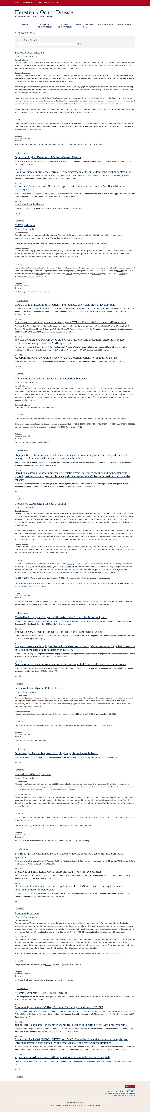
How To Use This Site (85, 26)
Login (134, 1095)
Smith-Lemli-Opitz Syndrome (33, 774)
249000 (63, 825)
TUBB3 (76, 572)
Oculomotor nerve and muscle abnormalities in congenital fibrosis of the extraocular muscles (70, 664)
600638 (68, 567)
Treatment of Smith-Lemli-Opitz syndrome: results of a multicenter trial (58, 871)
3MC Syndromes (25, 225)
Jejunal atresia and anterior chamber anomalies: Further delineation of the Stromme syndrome (71, 1024)
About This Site (104, 25)
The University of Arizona (91, 1105)
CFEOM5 (124, 424)
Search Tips (124, 25)
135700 (83, 424)
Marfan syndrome (102, 714)
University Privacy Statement (75, 1102)
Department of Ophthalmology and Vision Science (121, 1091)
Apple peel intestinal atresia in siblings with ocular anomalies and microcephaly (62, 1057)
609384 (113, 424)
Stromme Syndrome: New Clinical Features (41, 992)
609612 (129, 583)
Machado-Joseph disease (29, 204)
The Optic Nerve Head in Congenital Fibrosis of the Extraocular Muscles (58, 631)
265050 (69, 274)
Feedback (130, 1086)
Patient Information (65, 26)
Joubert (73, 825)
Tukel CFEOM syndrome (67, 427)
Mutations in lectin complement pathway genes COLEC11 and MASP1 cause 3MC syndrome (70, 322)
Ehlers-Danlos (81, 714)
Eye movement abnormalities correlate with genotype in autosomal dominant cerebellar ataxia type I (74, 171)
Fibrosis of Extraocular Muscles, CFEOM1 (40, 503)
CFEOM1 (75, 424)
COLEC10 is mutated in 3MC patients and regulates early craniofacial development (65, 304)
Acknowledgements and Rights (120, 1095)
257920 (119, 271)
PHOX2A (62, 578)
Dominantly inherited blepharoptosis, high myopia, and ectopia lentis (56, 753)
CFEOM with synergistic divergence (113, 583)
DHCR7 (95, 817)
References (22, 153)
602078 (97, 424)
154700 (112, 714)
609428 (79, 427)
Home (25, 25)
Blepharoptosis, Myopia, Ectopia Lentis (38, 688)
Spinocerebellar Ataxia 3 (29, 52)
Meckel (57, 825)
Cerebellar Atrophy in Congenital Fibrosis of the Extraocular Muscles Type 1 (61, 617)
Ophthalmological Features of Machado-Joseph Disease (48, 157)
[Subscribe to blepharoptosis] (15, 1080)
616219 (131, 424)
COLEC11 (96, 274)
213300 (79, 825)
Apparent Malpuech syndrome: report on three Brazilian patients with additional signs (66, 357)
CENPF (48, 965)
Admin (130, 1095)
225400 (90, 714)
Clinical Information (45, 26)
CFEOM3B (114, 570)
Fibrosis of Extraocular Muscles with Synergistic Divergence (51, 378)
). (115, 714)
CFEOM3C (106, 424)
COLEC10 (30, 277)
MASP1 (39, 274)
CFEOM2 (90, 424)
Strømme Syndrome (27, 913)
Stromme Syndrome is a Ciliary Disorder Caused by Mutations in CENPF (59, 1007)
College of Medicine (130, 1090)
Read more (20, 220)
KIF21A (69, 564)
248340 (122, 274)
